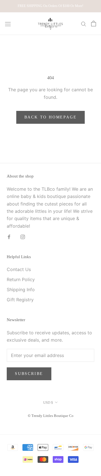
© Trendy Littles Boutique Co (51, 416)
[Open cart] (93, 23)
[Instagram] (22, 236)
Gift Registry (20, 299)
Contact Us (19, 269)
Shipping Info (21, 289)
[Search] (83, 23)
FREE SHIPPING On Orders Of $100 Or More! (50, 6)
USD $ (48, 402)
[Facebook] (9, 236)
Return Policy (21, 279)
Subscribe (29, 374)
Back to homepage (50, 117)
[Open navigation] (8, 23)
